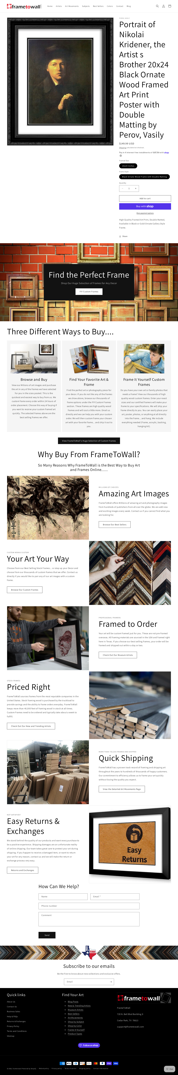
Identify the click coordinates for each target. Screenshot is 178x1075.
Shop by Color (75, 1025)
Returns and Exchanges (22, 870)
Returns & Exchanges (16, 1021)
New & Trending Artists (79, 1005)
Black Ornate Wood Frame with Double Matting (144, 176)
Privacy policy (57, 1068)
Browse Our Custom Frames (24, 589)
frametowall (17, 1069)
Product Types (75, 1033)
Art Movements (75, 1017)
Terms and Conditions (17, 1031)
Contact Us (12, 1006)
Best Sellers (73, 1013)
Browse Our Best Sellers (114, 524)
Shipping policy (85, 1068)
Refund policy (44, 1068)
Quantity (122, 183)
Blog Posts (73, 1001)
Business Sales (13, 1011)
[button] (157, 6)
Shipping (122, 147)
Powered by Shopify (29, 1069)
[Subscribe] (111, 982)
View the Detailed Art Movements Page (122, 789)
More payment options (145, 213)
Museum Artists (75, 1009)
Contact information (100, 1068)
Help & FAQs (12, 1016)
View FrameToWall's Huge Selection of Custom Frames (89, 440)
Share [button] (125, 236)
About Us (11, 1001)
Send (47, 935)
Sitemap (10, 1036)
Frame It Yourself (76, 1029)
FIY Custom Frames (89, 291)
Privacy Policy (13, 1026)
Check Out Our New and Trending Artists (31, 726)
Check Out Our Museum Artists (118, 655)
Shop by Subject (76, 1021)
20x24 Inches (128, 166)
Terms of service (70, 1068)
